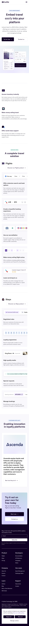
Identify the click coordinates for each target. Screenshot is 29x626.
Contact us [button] (21, 39)
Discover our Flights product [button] (17, 168)
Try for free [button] (8, 39)
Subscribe (14, 539)
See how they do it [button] (11, 480)
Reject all (8, 616)
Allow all (20, 616)
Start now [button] (14, 514)
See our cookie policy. (18, 613)
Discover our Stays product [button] (17, 304)
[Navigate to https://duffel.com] (5, 2)
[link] (26, 2)
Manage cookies (14, 620)
